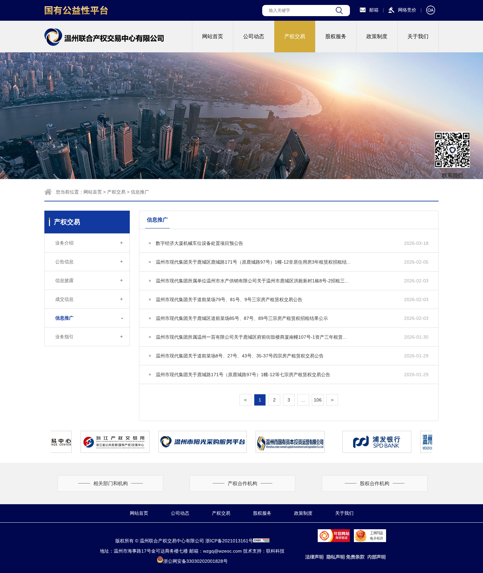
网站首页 (212, 36)
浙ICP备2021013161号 (229, 540)
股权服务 (335, 36)
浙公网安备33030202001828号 (195, 561)
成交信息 (89, 299)
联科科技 (275, 551)
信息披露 (89, 280)
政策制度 (376, 36)
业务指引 (89, 336)
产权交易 (294, 36)
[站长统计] (261, 540)
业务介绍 (89, 243)
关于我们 (417, 36)
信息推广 (140, 192)
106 (318, 400)
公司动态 (253, 36)
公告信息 (89, 261)
